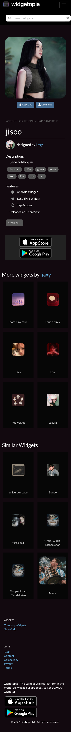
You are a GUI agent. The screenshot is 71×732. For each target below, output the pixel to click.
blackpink (14, 169)
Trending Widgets (15, 625)
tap (42, 176)
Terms (8, 667)
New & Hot (11, 629)
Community (11, 659)
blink (28, 169)
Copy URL (26, 104)
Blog (6, 651)
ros (32, 176)
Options (13, 222)
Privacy (8, 663)
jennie (53, 169)
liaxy (39, 144)
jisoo (11, 176)
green (40, 169)
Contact (9, 655)
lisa (22, 176)
